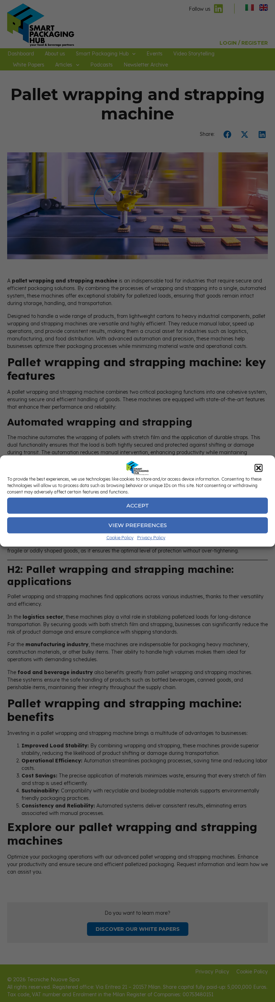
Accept (137, 505)
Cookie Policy (120, 537)
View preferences (137, 525)
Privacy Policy (151, 537)
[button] (258, 467)
